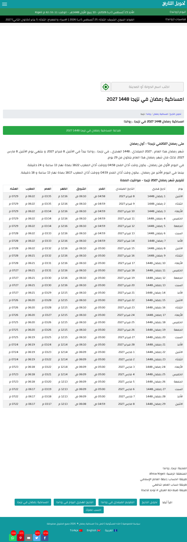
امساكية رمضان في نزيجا (33, 502)
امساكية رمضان (86, 524)
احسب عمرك (93, 510)
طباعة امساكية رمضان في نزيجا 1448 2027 (93, 130)
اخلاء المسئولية (113, 524)
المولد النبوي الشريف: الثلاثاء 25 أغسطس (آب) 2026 (101, 19)
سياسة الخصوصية (131, 524)
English (92, 530)
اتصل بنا (100, 524)
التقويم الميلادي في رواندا (118, 502)
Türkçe (74, 530)
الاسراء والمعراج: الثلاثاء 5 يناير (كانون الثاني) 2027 (36, 19)
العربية (109, 530)
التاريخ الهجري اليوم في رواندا (75, 502)
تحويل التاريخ (149, 502)
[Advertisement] (93, 51)
